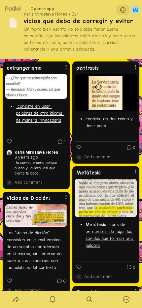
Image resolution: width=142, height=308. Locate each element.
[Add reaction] (9, 141)
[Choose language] (122, 10)
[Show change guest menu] (135, 10)
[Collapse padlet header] (118, 21)
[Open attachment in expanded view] (36, 86)
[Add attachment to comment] (9, 182)
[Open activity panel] (52, 299)
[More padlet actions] (126, 299)
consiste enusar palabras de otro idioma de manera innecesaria (40, 113)
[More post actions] (62, 69)
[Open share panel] (15, 299)
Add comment (28, 182)
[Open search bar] (89, 299)
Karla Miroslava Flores (45, 14)
